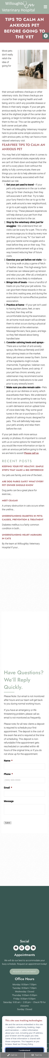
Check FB (37, 1002)
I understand (24, 1050)
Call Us (13, 1055)
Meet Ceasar (10, 500)
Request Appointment (24, 972)
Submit (7, 823)
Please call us (31, 453)
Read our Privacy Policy (23, 1044)
